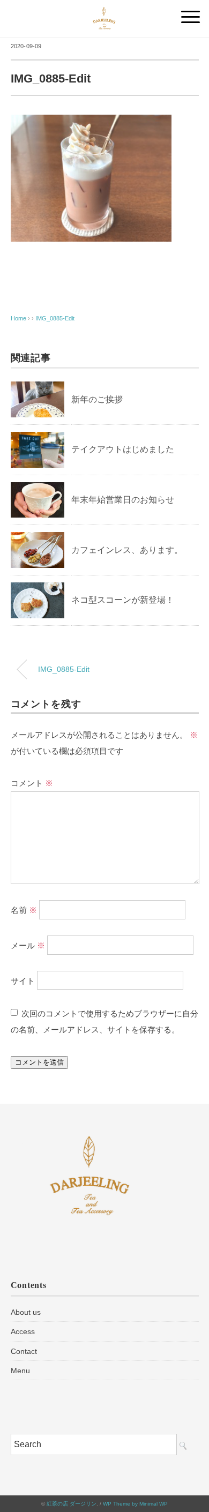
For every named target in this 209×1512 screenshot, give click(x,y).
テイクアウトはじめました (122, 449)
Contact (24, 1351)
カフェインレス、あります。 (127, 550)
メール (28, 944)
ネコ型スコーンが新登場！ (122, 599)
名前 (24, 910)
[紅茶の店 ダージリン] (104, 13)
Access (23, 1331)
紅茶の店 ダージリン (71, 1504)
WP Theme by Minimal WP (135, 1504)
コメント (32, 783)
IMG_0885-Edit (54, 318)
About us (26, 1312)
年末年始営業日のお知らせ (122, 499)
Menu (20, 1370)
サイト (23, 980)
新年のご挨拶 (97, 399)
